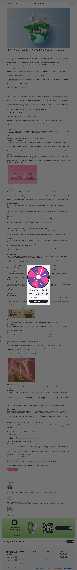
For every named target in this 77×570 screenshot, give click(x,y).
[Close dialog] (49, 266)
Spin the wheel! (38, 301)
